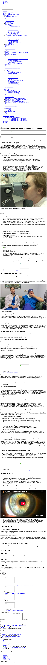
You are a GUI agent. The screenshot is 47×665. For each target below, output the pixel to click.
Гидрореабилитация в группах (14, 91)
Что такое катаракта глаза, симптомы (10, 372)
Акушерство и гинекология (11, 16)
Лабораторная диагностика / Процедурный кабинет (16, 35)
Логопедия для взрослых (13, 41)
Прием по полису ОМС (8, 13)
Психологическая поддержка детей (15, 61)
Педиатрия (7, 51)
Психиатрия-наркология (10, 54)
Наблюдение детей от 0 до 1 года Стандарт (17, 119)
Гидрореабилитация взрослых (14, 92)
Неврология (7, 46)
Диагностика (5, 657)
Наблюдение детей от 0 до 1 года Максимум (17, 118)
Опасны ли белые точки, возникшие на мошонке (10, 634)
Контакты (5, 4)
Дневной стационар (9, 21)
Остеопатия (7, 47)
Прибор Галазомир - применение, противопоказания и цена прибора (19, 601)
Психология (7, 55)
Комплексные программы (8, 116)
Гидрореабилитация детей (13, 93)
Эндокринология (9, 87)
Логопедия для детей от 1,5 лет (14, 42)
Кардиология (8, 22)
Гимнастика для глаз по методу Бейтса (11, 270)
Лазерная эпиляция (12, 28)
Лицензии (5, 1)
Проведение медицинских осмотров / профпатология (16, 52)
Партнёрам (5, 2)
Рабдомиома (5, 649)
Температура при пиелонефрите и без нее (14, 610)
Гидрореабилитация (9, 90)
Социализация (8, 104)
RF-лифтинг (10, 25)
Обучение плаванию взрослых (11, 113)
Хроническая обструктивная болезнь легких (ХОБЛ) (14, 647)
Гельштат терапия (11, 57)
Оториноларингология (10, 49)
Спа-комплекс (8, 108)
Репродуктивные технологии (11, 103)
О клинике (5, 11)
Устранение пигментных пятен (14, 32)
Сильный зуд (5, 645)
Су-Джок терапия (11, 62)
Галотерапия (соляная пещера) (14, 72)
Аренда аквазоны (9, 114)
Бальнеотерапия (11, 71)
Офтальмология (8, 50)
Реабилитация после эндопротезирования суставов (16, 101)
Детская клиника (6, 658)
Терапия (7, 65)
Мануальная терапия (9, 44)
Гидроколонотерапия (12, 73)
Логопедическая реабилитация (11, 95)
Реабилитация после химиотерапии (12, 100)
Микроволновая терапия (13, 78)
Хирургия (7, 85)
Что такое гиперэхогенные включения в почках (10, 636)
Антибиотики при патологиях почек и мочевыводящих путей (13, 625)
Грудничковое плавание (10, 111)
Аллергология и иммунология (11, 17)
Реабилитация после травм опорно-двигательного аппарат (17, 99)
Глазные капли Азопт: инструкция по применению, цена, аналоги (19, 585)
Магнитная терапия (12, 76)
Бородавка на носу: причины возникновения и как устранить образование (18, 470)
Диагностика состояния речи (14, 37)
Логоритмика (10, 43)
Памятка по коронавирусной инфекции (11, 14)
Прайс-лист (5, 121)
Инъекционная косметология (14, 26)
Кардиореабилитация (9, 94)
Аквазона (5, 107)
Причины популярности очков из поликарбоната (15, 593)
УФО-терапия (11, 81)
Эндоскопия (7, 88)
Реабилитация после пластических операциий (15, 98)
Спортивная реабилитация (11, 106)
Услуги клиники (6, 15)
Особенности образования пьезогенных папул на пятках (12, 631)
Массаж (7, 45)
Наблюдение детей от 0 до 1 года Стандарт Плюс (18, 120)
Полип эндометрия (7, 640)
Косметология (8, 24)
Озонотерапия (11, 79)
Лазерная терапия (11, 75)
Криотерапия (10, 74)
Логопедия (7, 36)
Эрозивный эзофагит (7, 643)
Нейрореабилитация (9, 97)
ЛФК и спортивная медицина (11, 34)
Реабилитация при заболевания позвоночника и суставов (17, 102)
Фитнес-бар (10, 110)
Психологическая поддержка (14, 60)
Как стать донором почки (5, 627)
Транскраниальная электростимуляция (16, 80)
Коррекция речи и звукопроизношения (16, 38)
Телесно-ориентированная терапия (15, 63)
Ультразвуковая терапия (13, 83)
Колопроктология (9, 23)
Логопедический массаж (13, 40)
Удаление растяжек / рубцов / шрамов (16, 31)
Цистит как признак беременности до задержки (10, 629)
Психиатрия (7, 53)
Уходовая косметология (13, 33)
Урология (7, 69)
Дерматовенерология (9, 19)
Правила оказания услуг (8, 12)
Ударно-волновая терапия (13, 82)
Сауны (9, 109)
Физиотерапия (8, 70)
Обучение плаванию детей (11, 112)
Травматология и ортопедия (11, 66)
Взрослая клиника (7, 659)
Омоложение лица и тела (13, 30)
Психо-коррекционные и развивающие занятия (18, 59)
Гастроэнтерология (9, 18)
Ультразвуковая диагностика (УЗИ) (12, 68)
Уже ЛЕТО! (5, 122)
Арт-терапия (10, 56)
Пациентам (5, 3)
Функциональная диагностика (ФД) (12, 84)
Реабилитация (8, 64)
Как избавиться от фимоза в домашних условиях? (10, 623)
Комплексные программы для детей (12, 117)
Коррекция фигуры (12, 27)
